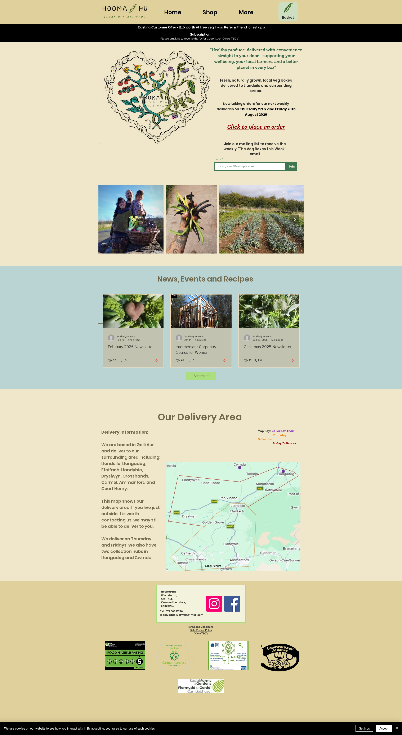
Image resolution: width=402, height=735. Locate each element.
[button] (254, 12)
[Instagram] (214, 604)
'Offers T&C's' (230, 38)
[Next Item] (294, 219)
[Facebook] (232, 604)
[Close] (396, 728)
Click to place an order (256, 127)
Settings (364, 728)
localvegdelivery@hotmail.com (181, 615)
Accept (383, 728)
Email (218, 159)
